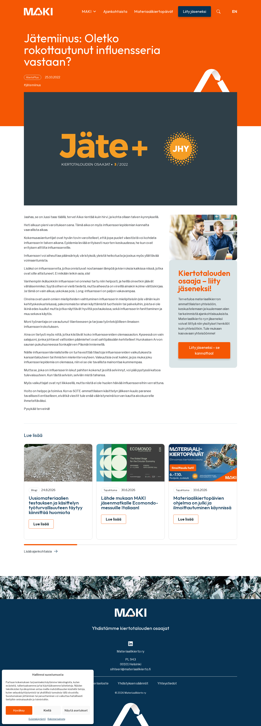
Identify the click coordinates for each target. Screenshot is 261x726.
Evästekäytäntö (37, 719)
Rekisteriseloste (56, 719)
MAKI (87, 11)
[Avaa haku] (218, 11)
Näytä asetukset (76, 710)
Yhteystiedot (167, 683)
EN (234, 11)
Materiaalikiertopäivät (153, 11)
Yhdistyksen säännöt (133, 683)
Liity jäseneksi (194, 11)
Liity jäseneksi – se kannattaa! (204, 350)
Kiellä (47, 710)
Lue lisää (41, 524)
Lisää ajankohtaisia (38, 551)
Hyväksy (19, 710)
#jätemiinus (32, 85)
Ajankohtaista (115, 11)
